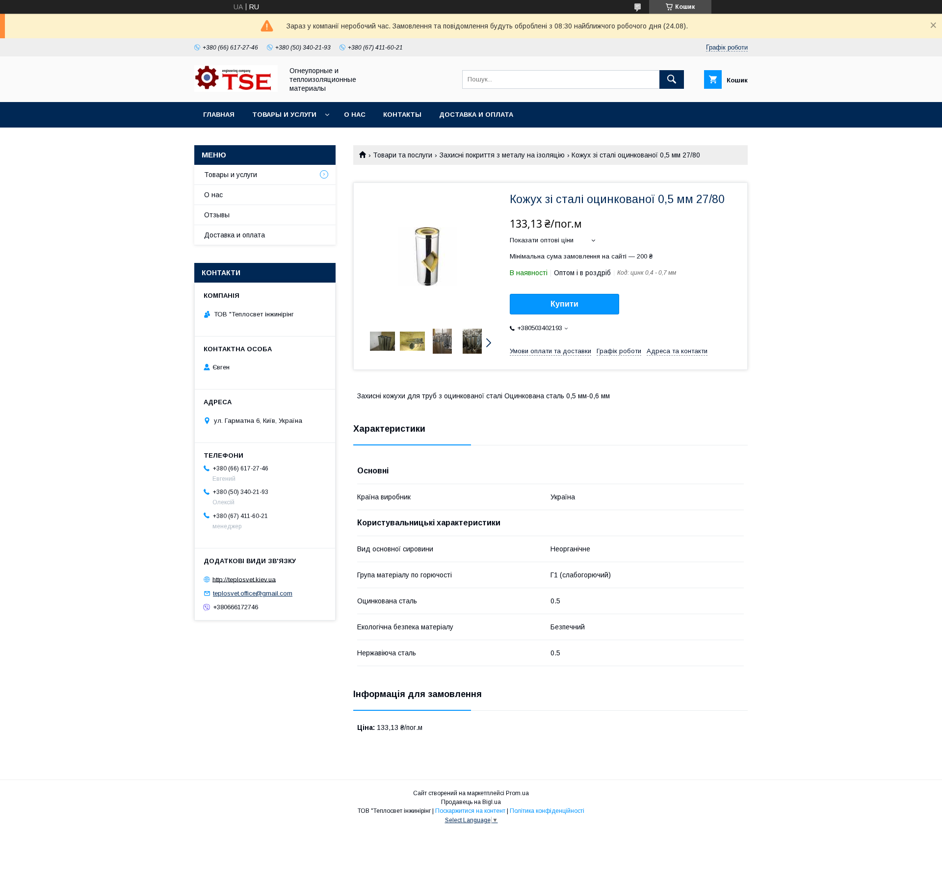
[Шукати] (671, 79)
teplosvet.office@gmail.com (252, 593)
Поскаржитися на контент (470, 810)
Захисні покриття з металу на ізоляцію (502, 155)
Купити (564, 304)
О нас (355, 114)
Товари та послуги (402, 155)
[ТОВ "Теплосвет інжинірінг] (236, 89)
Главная (219, 114)
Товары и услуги (284, 114)
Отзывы (217, 215)
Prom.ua (517, 793)
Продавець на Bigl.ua (471, 802)
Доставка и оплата (476, 114)
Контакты (402, 114)
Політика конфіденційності (547, 810)
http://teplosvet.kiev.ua (244, 579)
